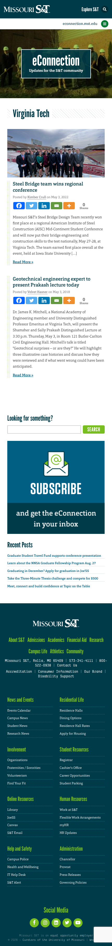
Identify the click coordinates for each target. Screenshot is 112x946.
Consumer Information (58, 672)
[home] (36, 9)
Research (96, 639)
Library (12, 810)
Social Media (56, 910)
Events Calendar (19, 710)
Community (74, 651)
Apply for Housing (73, 734)
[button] (104, 9)
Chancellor (67, 859)
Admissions (36, 639)
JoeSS (11, 817)
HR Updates (68, 833)
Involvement (16, 749)
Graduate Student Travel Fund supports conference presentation (54, 556)
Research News (18, 734)
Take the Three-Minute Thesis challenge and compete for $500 (52, 578)
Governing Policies (73, 882)
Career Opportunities (75, 775)
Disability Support (56, 676)
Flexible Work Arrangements (80, 817)
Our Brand (93, 672)
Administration (71, 848)
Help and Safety (19, 848)
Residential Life (72, 699)
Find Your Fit (16, 783)
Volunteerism (17, 775)
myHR (64, 825)
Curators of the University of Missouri (54, 940)
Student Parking (71, 783)
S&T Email (14, 833)
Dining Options (71, 718)
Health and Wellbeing (23, 867)
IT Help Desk (16, 875)
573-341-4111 (81, 661)
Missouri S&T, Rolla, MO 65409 (34, 661)
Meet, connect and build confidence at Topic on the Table (48, 586)
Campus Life (37, 651)
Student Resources (74, 749)
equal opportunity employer (71, 935)
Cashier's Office (71, 768)
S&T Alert (14, 882)
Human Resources (73, 799)
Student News (17, 726)
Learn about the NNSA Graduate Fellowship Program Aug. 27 (51, 563)
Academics (56, 639)
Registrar (66, 760)
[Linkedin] (44, 205)
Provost (65, 867)
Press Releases (70, 875)
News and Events (20, 699)
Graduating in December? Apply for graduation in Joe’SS (48, 571)
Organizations (17, 760)
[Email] (56, 205)
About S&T (17, 639)
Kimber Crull (36, 197)
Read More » (23, 262)
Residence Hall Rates (75, 726)
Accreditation (19, 672)
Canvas (12, 825)
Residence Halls (71, 710)
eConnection (56, 60)
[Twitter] (31, 205)
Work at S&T (69, 810)
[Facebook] (19, 205)
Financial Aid (76, 639)
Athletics (57, 651)
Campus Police (18, 859)
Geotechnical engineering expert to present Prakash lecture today (51, 282)
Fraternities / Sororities (23, 768)
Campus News (17, 718)
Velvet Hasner (37, 292)
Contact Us (67, 666)
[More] (69, 205)
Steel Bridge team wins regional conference (48, 187)
